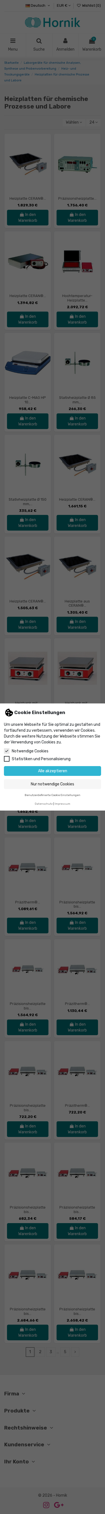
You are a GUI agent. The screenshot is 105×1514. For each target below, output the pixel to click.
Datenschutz (44, 803)
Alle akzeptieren (52, 771)
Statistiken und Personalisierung (41, 759)
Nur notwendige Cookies (52, 784)
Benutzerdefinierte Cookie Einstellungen (52, 795)
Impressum (62, 803)
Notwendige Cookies (30, 751)
